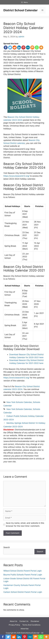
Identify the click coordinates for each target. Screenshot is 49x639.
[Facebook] (6, 47)
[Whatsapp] (37, 47)
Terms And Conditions (31, 625)
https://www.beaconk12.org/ (16, 176)
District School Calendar (20, 10)
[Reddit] (15, 47)
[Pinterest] (23, 47)
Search (6, 547)
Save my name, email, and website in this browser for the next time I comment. (25, 524)
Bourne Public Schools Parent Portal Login (22, 574)
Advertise (24, 629)
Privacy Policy (14, 625)
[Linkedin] (19, 47)
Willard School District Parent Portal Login (22, 571)
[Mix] (32, 47)
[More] (41, 47)
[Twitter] (10, 47)
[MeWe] (28, 47)
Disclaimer (35, 621)
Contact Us (23, 621)
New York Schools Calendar (19, 402)
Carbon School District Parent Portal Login (22, 592)
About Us (13, 621)
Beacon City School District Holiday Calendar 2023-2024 (23, 28)
